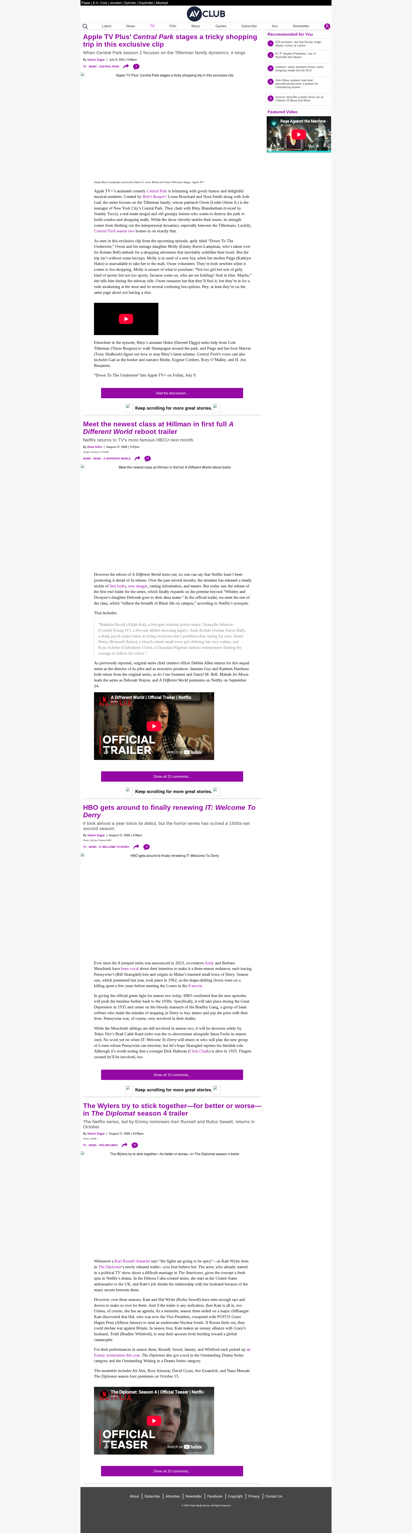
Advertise (172, 1496)
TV (152, 26)
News (130, 26)
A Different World (117, 458)
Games (220, 26)
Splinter (130, 2)
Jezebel (116, 2)
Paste (85, 2)
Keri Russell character (132, 1261)
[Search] (84, 26)
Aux (275, 26)
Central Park (109, 66)
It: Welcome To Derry (114, 846)
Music (195, 26)
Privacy (254, 1496)
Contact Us (273, 1496)
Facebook (214, 1496)
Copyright (235, 1496)
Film (173, 26)
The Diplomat (108, 1145)
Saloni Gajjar (96, 59)
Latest (106, 26)
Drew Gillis (94, 447)
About (134, 1496)
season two (114, 231)
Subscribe (249, 26)
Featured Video (283, 112)
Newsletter (301, 26)
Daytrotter (146, 2)
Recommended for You (290, 34)
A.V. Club (100, 2)
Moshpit (162, 2)
